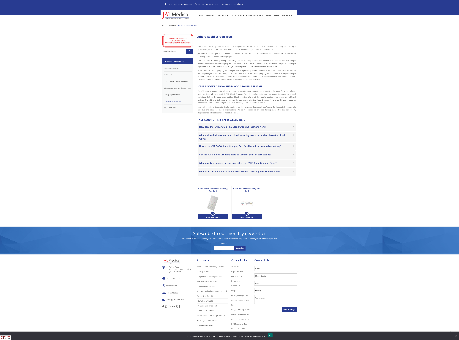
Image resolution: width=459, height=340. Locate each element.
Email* (224, 244)
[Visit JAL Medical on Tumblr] (179, 307)
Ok (270, 335)
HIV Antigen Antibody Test (207, 320)
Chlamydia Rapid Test (240, 295)
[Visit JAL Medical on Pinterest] (177, 307)
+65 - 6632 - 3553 (211, 4)
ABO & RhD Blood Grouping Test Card (212, 291)
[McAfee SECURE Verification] (5, 337)
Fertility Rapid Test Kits (172, 95)
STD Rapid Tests (203, 271)
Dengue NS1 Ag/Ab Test (240, 310)
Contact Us (287, 16)
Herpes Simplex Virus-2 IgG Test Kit (211, 315)
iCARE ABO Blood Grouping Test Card (246, 189)
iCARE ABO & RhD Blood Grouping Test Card (212, 189)
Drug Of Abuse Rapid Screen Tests (176, 81)
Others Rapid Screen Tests (173, 101)
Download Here (213, 217)
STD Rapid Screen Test (171, 75)
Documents (251, 16)
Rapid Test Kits (237, 271)
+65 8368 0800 (186, 4)
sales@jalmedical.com (234, 4)
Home (200, 16)
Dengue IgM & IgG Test (240, 319)
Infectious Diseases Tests (207, 281)
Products (222, 16)
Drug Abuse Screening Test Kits (209, 276)
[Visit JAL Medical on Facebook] (163, 307)
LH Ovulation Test (238, 329)
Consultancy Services (269, 16)
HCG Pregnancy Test (239, 324)
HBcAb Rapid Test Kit (205, 311)
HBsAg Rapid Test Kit (205, 301)
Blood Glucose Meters (171, 68)
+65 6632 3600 (172, 293)
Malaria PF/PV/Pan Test (240, 314)
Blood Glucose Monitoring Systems (210, 267)
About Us (210, 16)
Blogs (233, 290)
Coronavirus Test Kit (205, 296)
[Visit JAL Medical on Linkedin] (170, 307)
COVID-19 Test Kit (170, 108)
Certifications (236, 16)
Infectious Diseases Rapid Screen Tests (177, 88)
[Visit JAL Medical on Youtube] (173, 307)
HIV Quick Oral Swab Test (207, 306)
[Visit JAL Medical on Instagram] (166, 307)
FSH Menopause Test (205, 325)
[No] (456, 336)
